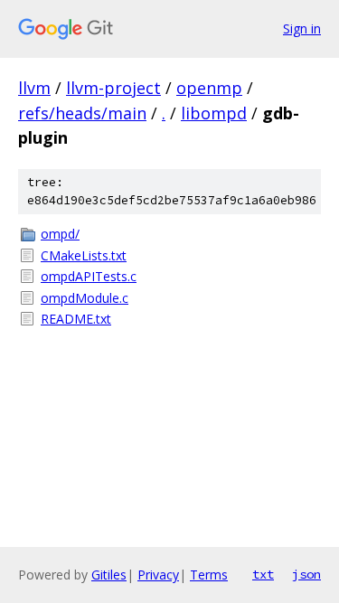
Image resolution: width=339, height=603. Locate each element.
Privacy (158, 574)
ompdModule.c (84, 297)
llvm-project (113, 88)
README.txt (76, 318)
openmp (209, 88)
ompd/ (60, 233)
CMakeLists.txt (84, 255)
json (306, 574)
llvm (34, 88)
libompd (214, 113)
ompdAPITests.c (89, 276)
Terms (209, 574)
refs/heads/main (82, 113)
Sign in (302, 28)
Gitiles (109, 574)
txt (263, 574)
